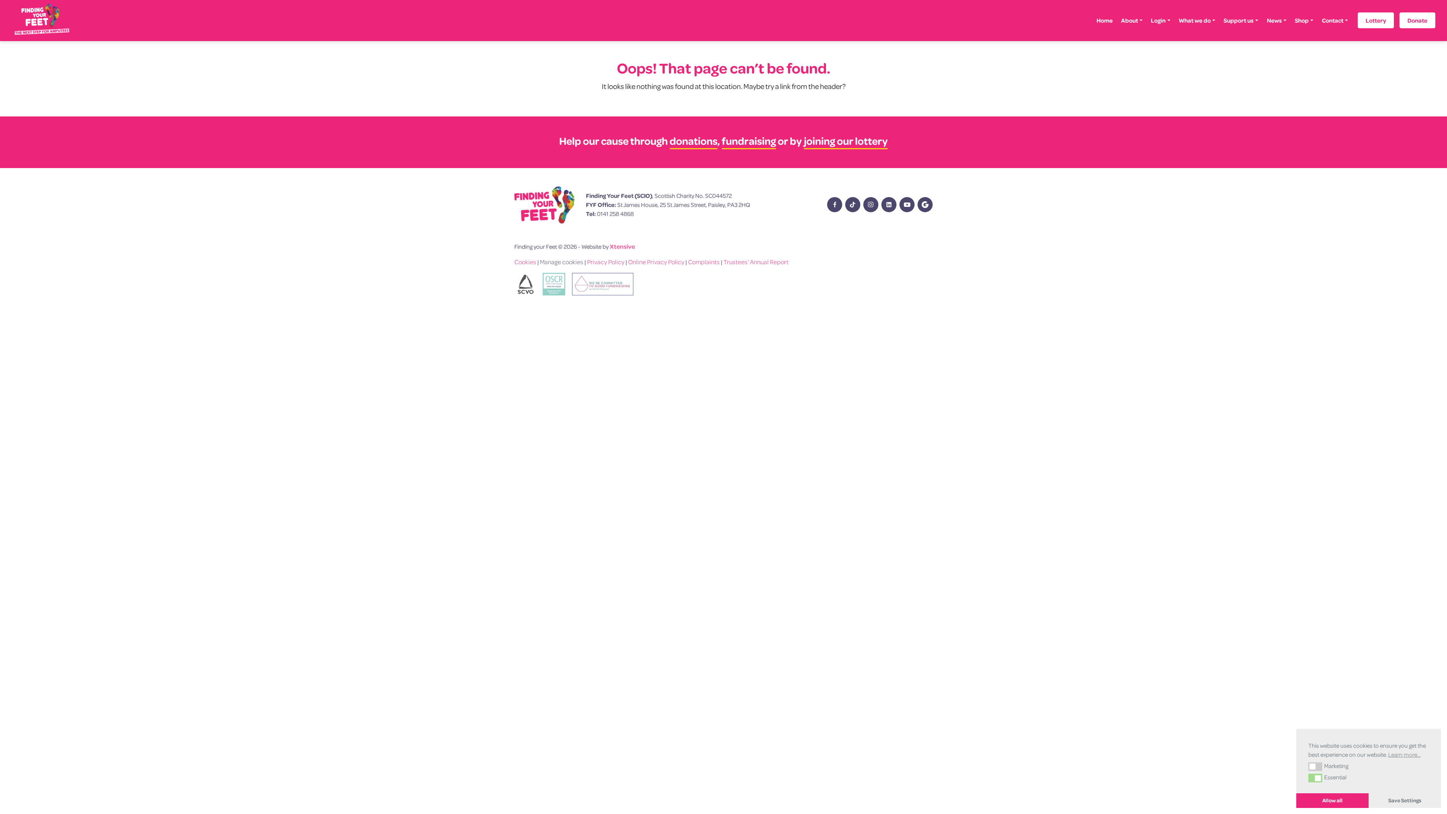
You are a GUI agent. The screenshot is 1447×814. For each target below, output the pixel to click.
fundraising (749, 140)
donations (693, 140)
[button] (1315, 766)
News (1274, 20)
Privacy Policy (605, 261)
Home (1105, 20)
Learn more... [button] (1404, 754)
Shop (1302, 20)
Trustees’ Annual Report (756, 261)
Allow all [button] (1332, 800)
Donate (1417, 20)
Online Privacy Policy (656, 261)
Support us (1239, 20)
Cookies (525, 261)
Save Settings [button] (1404, 800)
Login (1158, 20)
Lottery (1376, 20)
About (1129, 20)
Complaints (704, 261)
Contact (1332, 20)
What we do (1195, 20)
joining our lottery (846, 140)
